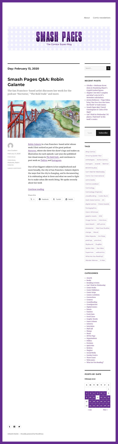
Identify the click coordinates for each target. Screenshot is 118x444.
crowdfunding (91, 196)
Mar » (105, 410)
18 (94, 402)
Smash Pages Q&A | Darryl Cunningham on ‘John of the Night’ (97, 109)
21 (105, 402)
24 (90, 406)
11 (94, 397)
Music (89, 333)
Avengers (89, 164)
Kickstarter (90, 228)
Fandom (90, 312)
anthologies (90, 160)
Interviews (11, 157)
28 (105, 406)
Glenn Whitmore (92, 212)
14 (105, 397)
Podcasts (11, 162)
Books (89, 280)
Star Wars (100, 248)
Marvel (95, 232)
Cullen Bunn (103, 196)
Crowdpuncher (92, 305)
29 (108, 406)
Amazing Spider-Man (94, 156)
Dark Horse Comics (93, 200)
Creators (90, 300)
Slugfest (99, 244)
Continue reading (36, 189)
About (87, 18)
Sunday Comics (92, 355)
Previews (90, 343)
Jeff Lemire (101, 224)
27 (101, 406)
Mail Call (90, 329)
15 (108, 397)
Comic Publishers (93, 290)
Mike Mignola (91, 236)
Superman (90, 252)
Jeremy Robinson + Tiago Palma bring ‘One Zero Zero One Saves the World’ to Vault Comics (98, 102)
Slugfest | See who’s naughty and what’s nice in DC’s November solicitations (97, 95)
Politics (89, 341)
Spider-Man (90, 248)
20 (101, 402)
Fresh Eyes (90, 314)
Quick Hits (90, 346)
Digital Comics (92, 307)
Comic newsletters (101, 18)
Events (89, 309)
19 (97, 402)
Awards (89, 278)
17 (90, 402)
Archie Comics (102, 160)
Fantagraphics (91, 208)
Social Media (91, 353)
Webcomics (91, 360)
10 (90, 397)
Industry (90, 324)
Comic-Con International (95, 176)
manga (88, 232)
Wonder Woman (92, 260)
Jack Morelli (90, 224)
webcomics (100, 252)
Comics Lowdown (92, 184)
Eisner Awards (103, 204)
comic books (90, 180)
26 (98, 406)
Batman (106, 164)
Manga (89, 331)
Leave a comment (14, 168)
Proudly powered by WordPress (32, 434)
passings (89, 240)
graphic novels (91, 216)
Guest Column (92, 321)
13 (101, 397)
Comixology (90, 188)
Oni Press (101, 236)
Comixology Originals (94, 192)
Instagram (56, 160)
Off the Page (91, 336)
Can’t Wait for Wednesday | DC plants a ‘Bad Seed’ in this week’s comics (98, 117)
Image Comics (91, 220)
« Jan (90, 410)
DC (103, 200)
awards (97, 164)
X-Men (102, 260)
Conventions (91, 297)
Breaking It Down (93, 283)
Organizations (92, 338)
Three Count (91, 358)
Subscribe (103, 133)
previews (97, 240)
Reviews (90, 348)
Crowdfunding (92, 302)
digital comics (91, 204)
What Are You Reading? (94, 256)
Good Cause (91, 317)
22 (108, 402)
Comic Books (91, 288)
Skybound (89, 244)
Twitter (44, 160)
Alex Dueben (12, 150)
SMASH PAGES (13, 434)
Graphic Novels (92, 319)
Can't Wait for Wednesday (95, 172)
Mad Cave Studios (102, 228)
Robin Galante (34, 144)
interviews (11, 160)
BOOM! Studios (91, 168)
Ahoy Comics (90, 152)
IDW (100, 216)
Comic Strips (91, 292)
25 (94, 406)
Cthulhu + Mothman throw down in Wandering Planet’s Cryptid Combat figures (97, 88)
